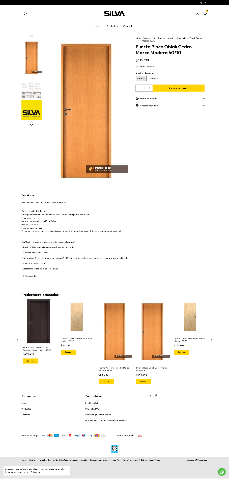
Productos (112, 26)
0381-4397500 (92, 409)
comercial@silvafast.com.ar (98, 414)
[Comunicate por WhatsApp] (222, 472)
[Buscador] (25, 14)
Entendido (35, 472)
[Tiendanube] (197, 460)
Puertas (161, 38)
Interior (171, 38)
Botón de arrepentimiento (150, 460)
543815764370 (92, 403)
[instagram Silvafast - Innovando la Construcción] (201, 2)
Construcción (149, 38)
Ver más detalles (146, 66)
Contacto (128, 26)
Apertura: (145, 73)
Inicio (98, 26)
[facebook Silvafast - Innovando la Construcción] (205, 2)
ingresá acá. (133, 460)
